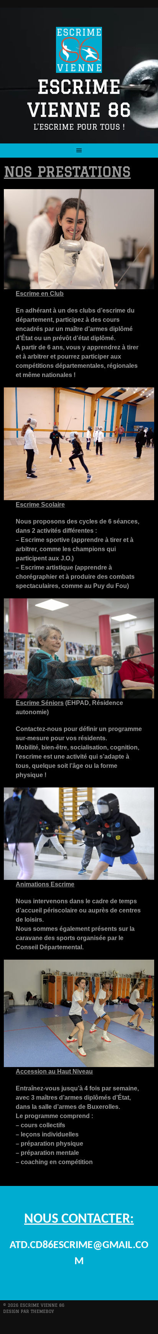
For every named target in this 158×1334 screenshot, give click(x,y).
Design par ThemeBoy (28, 1311)
